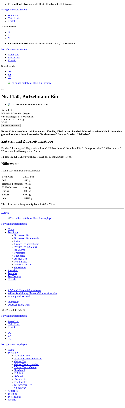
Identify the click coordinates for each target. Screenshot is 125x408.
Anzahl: (5, 110)
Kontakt (12, 21)
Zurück (5, 212)
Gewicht (12, 113)
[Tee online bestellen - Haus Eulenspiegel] (30, 83)
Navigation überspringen (14, 9)
